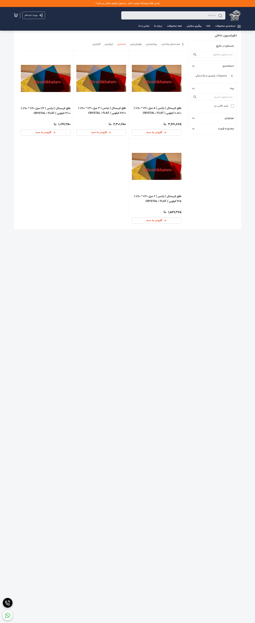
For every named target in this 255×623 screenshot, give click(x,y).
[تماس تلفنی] (7, 603)
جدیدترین (121, 44)
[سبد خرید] (16, 15)
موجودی (229, 118)
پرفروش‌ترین (136, 44)
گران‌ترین (96, 44)
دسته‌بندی (228, 66)
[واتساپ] (7, 615)
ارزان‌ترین (109, 44)
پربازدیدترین (151, 44)
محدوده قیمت (226, 129)
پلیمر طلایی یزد (221, 106)
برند (232, 88)
